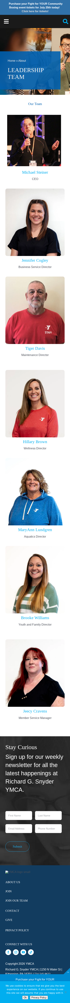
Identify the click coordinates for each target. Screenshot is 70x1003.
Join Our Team (16, 900)
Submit (17, 846)
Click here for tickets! (35, 11)
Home (11, 60)
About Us (12, 882)
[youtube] (23, 952)
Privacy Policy (17, 930)
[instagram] (16, 952)
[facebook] (8, 952)
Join (8, 891)
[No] (65, 992)
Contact (12, 910)
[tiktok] (31, 952)
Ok (25, 997)
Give (8, 919)
